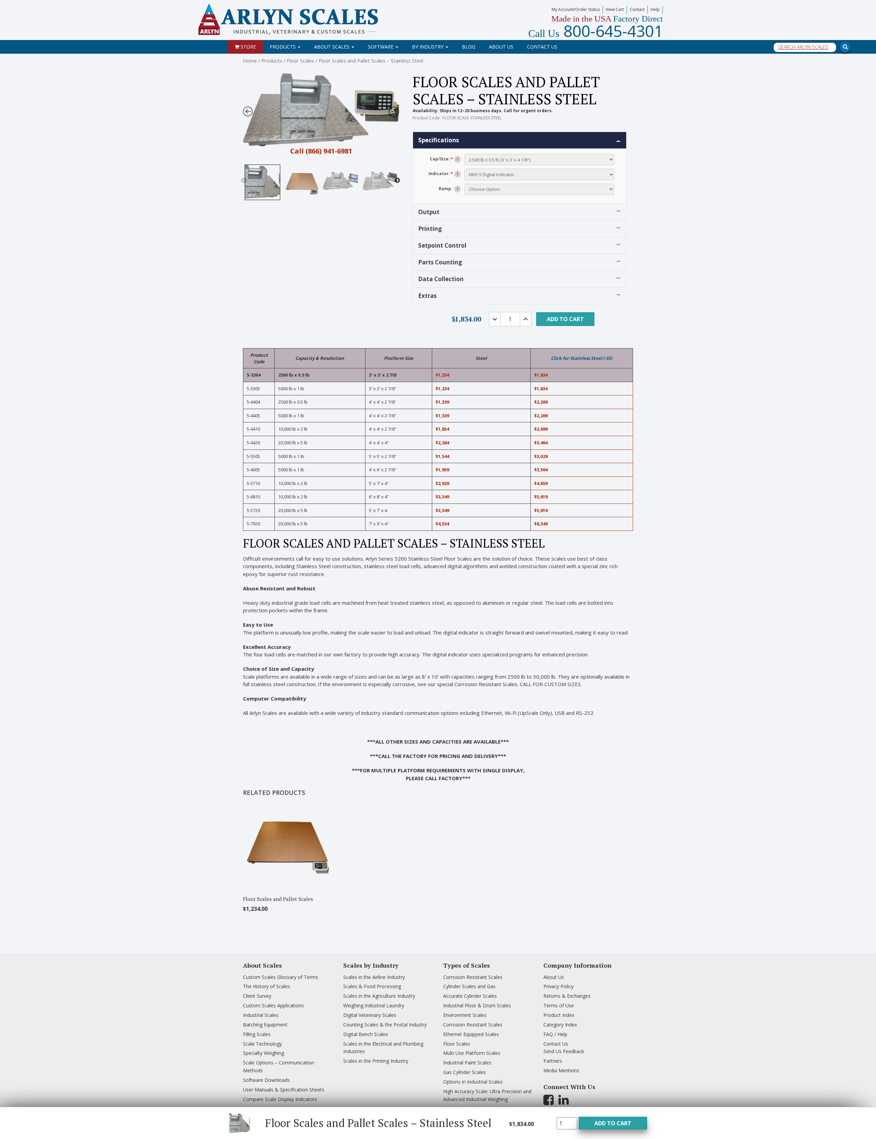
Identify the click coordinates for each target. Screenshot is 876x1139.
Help (655, 9)
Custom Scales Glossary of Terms (280, 977)
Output (428, 212)
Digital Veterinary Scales (369, 1015)
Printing (430, 229)
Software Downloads (266, 1080)
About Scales (332, 46)
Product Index (558, 1015)
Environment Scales (465, 1015)
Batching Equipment (265, 1024)
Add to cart (565, 319)
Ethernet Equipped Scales (471, 1034)
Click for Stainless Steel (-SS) (581, 358)
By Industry (428, 46)
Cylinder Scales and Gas (469, 986)
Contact (637, 9)
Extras (427, 296)
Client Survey (257, 996)
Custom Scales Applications (273, 1005)
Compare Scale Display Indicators (280, 1099)
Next (397, 180)
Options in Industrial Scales (473, 1081)
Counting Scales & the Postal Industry (385, 1024)
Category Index (560, 1024)
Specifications (438, 140)
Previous (244, 180)
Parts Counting (440, 262)
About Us (501, 46)
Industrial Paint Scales (467, 1062)
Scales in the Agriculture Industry (379, 996)
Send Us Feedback (563, 1051)
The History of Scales (266, 986)
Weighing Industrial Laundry (373, 1005)
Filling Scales (257, 1034)
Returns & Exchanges (567, 996)
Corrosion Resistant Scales (472, 977)
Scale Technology (262, 1043)
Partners (552, 1061)
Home (250, 60)
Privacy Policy (558, 986)
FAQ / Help (555, 1034)
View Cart (615, 9)
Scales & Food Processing (372, 986)
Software (381, 46)
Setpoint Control (442, 245)
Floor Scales (300, 60)
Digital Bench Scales (365, 1034)
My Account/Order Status (576, 9)
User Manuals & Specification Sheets (283, 1089)
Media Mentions (561, 1070)
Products (283, 46)
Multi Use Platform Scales (471, 1053)
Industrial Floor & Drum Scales (477, 1005)
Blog (468, 46)
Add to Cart (612, 1123)
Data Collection (441, 279)
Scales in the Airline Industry (374, 977)
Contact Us (542, 46)
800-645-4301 (595, 30)
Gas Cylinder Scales (464, 1072)
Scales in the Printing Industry (375, 1061)
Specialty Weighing (263, 1053)
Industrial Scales (261, 1015)
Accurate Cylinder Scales (470, 996)
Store (247, 46)
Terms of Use (558, 1005)
